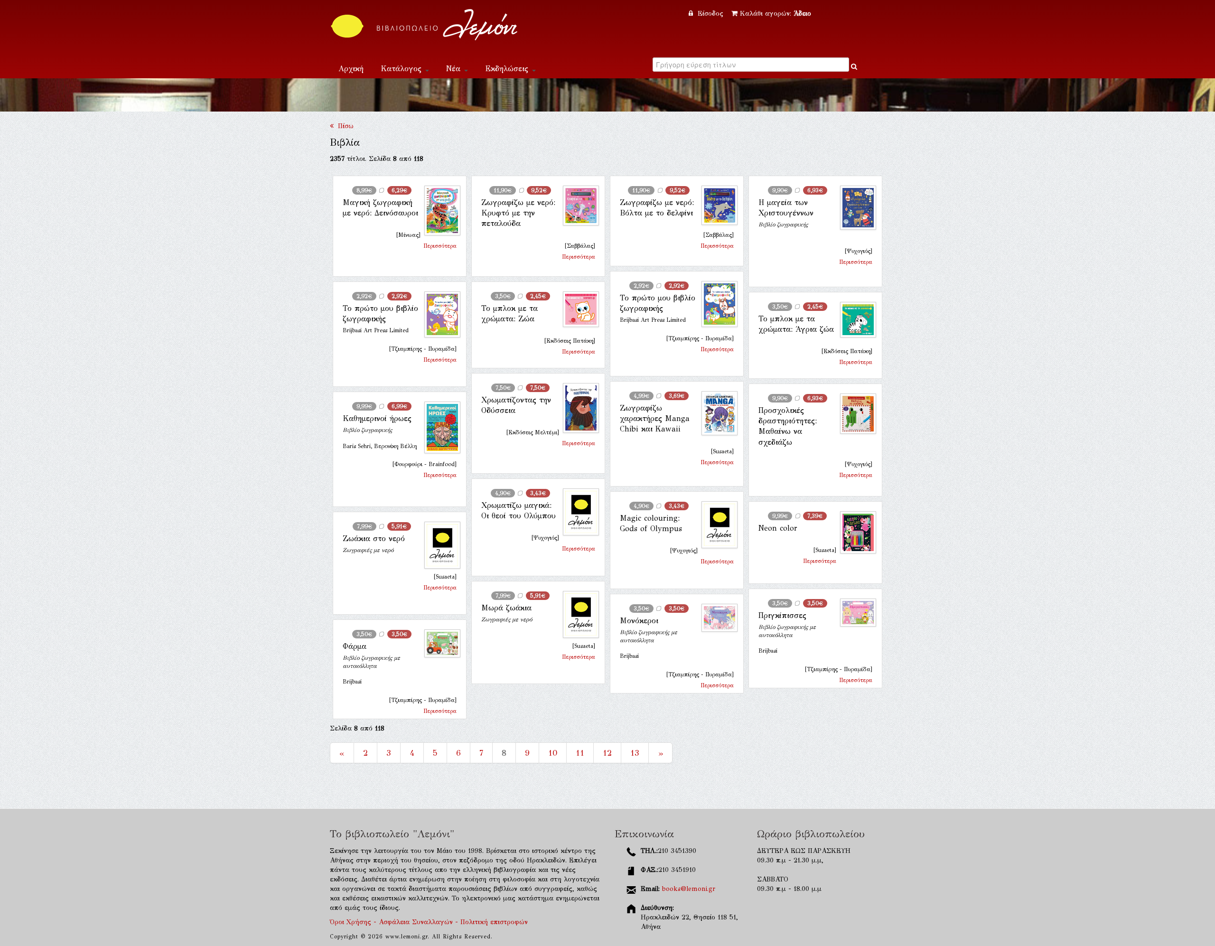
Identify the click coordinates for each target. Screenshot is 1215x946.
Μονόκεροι (639, 620)
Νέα (454, 68)
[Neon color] (854, 532)
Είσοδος (710, 13)
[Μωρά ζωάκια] (577, 614)
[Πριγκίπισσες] (854, 613)
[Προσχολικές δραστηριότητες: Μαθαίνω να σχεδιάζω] (854, 413)
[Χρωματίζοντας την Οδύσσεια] (577, 408)
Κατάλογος (402, 68)
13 (634, 753)
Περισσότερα (440, 246)
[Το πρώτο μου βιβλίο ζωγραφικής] (716, 304)
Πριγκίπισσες (782, 615)
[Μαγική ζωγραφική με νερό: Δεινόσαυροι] (439, 211)
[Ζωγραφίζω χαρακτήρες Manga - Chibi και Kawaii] (716, 413)
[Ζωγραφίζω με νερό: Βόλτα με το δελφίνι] (716, 205)
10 (552, 753)
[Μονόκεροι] (716, 618)
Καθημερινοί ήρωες (377, 418)
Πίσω (344, 126)
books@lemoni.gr (688, 889)
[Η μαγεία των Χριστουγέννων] (854, 208)
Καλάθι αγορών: (775, 13)
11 (580, 753)
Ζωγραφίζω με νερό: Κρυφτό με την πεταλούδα (518, 213)
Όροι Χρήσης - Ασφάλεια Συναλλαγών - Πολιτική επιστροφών (429, 922)
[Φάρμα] (439, 643)
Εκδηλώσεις (508, 68)
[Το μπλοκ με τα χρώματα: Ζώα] (577, 309)
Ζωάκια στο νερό (374, 538)
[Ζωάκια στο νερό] (439, 545)
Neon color (777, 528)
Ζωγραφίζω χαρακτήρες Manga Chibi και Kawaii (655, 418)
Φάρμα (354, 646)
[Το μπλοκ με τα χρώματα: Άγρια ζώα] (854, 320)
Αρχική (351, 68)
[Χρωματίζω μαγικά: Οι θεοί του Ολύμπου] (577, 511)
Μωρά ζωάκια (506, 607)
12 (607, 753)
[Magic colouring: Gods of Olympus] (716, 524)
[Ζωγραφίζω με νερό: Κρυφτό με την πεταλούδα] (577, 205)
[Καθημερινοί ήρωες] (439, 427)
